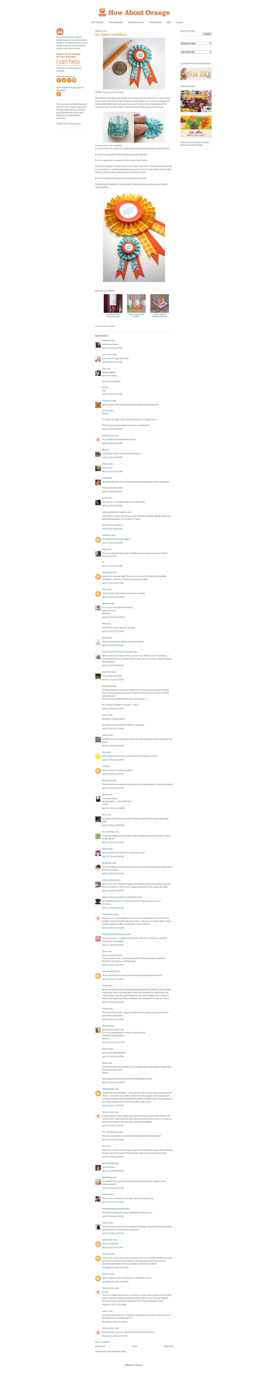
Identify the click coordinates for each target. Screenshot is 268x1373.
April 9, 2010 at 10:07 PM (112, 583)
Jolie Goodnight (109, 971)
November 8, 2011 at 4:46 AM (114, 1322)
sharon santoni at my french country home (119, 897)
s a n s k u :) (107, 355)
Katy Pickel (107, 672)
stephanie (106, 340)
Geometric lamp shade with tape (113, 315)
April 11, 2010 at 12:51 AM (113, 825)
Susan (105, 985)
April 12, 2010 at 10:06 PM (113, 1082)
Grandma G (107, 401)
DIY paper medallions (111, 34)
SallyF (104, 638)
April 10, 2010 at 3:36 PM (112, 774)
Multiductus (107, 863)
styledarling (107, 1177)
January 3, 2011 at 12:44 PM (114, 1305)
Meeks (105, 1063)
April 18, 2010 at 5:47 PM (112, 1188)
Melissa (105, 464)
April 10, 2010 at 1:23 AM (112, 631)
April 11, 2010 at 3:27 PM (112, 965)
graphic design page (72, 87)
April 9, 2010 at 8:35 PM (112, 506)
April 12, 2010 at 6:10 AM (112, 1002)
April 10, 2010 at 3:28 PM (112, 760)
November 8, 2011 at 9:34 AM (114, 1336)
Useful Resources (136, 22)
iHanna (105, 849)
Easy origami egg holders (136, 315)
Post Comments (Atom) (116, 1351)
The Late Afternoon (110, 1132)
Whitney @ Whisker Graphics (114, 512)
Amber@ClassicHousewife (113, 1209)
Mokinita (105, 1026)
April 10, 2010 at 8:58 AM (112, 665)
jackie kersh (107, 1240)
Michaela (106, 603)
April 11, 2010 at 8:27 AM (112, 908)
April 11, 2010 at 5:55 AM (112, 857)
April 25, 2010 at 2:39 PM (112, 1216)
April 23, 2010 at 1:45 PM (112, 1202)
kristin (104, 589)
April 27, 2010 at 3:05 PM (112, 1233)
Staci (104, 1146)
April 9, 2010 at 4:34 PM (112, 362)
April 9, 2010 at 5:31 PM (112, 471)
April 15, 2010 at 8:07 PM (112, 1140)
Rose (104, 815)
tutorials (111, 326)
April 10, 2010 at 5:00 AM (112, 645)
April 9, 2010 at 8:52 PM (112, 529)
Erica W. (105, 1194)
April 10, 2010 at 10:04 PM (113, 808)
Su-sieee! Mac (108, 832)
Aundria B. (106, 535)
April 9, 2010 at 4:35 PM (112, 394)
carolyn (105, 1009)
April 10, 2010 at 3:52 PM (112, 788)
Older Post (168, 1346)
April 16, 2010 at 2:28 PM (112, 1157)
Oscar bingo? (205, 63)
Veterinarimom (108, 1089)
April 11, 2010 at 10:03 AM (113, 928)
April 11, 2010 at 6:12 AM (112, 874)
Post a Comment (102, 1342)
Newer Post (100, 1346)
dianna (105, 795)
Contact (179, 22)
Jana (104, 752)
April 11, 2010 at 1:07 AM (112, 842)
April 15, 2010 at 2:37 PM (112, 1106)
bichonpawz (107, 572)
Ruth (104, 624)
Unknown (106, 1254)
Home (134, 1346)
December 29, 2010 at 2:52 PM (115, 1282)
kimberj (105, 735)
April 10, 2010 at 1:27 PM (112, 680)
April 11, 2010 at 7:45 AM (112, 891)
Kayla (104, 549)
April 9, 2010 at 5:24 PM (112, 457)
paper (105, 326)
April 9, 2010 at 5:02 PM (112, 443)
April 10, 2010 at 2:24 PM (112, 729)
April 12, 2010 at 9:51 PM (112, 1056)
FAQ (169, 22)
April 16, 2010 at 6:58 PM (112, 1171)
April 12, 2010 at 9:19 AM (112, 1019)
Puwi (104, 369)
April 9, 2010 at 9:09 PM (112, 566)
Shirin (104, 951)
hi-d (103, 766)
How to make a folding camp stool (159, 315)
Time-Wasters (155, 22)
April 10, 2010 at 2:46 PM (112, 746)
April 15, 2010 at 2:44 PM (112, 1125)
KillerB (105, 478)
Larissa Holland (109, 880)
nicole (104, 498)
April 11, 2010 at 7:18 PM (112, 979)
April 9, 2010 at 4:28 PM (112, 348)
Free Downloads (115, 22)
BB (103, 450)
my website (81, 46)
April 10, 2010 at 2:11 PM (112, 708)
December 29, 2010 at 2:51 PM (115, 1267)
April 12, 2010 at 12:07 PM (113, 1042)
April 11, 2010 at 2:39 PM (112, 945)
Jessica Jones (108, 435)
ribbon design (196, 145)
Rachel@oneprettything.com (114, 934)
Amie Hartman (108, 1163)
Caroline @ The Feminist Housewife (117, 652)
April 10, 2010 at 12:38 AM (113, 597)
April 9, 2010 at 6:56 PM (112, 492)
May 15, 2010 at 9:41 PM (112, 1247)
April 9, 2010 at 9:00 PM (112, 543)
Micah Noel (107, 780)
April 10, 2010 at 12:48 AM (113, 617)
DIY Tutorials (97, 22)
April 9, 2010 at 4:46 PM (112, 429)
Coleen (105, 1223)
